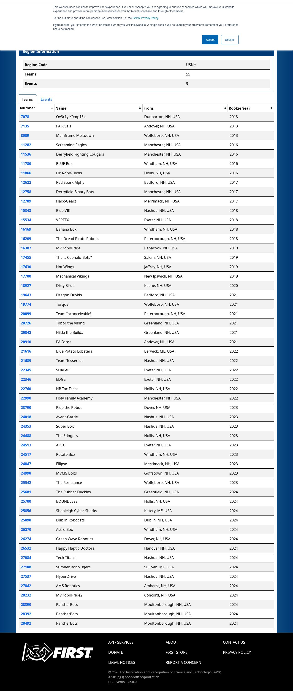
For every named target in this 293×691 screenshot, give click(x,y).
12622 (26, 182)
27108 (26, 567)
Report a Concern (183, 662)
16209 (26, 238)
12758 (26, 191)
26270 (26, 529)
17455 (26, 257)
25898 (26, 520)
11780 (26, 163)
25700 (26, 501)
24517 (26, 454)
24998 (26, 473)
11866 (26, 172)
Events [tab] (46, 99)
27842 (26, 585)
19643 (26, 294)
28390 (26, 604)
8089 (25, 135)
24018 (26, 416)
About (172, 642)
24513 (26, 445)
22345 (26, 369)
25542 (26, 482)
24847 (26, 463)
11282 (26, 144)
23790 (26, 407)
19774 (26, 304)
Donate (115, 652)
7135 (25, 126)
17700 (26, 276)
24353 (26, 426)
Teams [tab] (27, 99)
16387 (26, 248)
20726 (26, 323)
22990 (26, 398)
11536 (26, 154)
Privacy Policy (145, 18)
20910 (26, 341)
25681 (26, 491)
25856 (26, 510)
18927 (26, 285)
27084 (26, 557)
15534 (26, 219)
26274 (26, 538)
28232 (26, 595)
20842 (26, 332)
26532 (26, 548)
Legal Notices (121, 662)
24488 (26, 435)
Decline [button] (230, 39)
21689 (26, 360)
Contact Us (234, 642)
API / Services (120, 642)
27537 (26, 576)
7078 (25, 116)
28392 (26, 613)
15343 (26, 210)
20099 (26, 313)
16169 (26, 229)
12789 (26, 201)
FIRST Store (176, 652)
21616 (26, 351)
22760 (26, 388)
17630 (26, 266)
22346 (26, 379)
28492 (26, 623)
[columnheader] (36, 108)
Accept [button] (210, 39)
